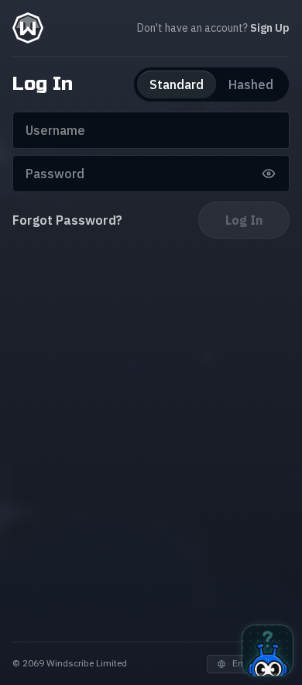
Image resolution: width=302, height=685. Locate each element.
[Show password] (268, 173)
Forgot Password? (67, 220)
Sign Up (270, 28)
